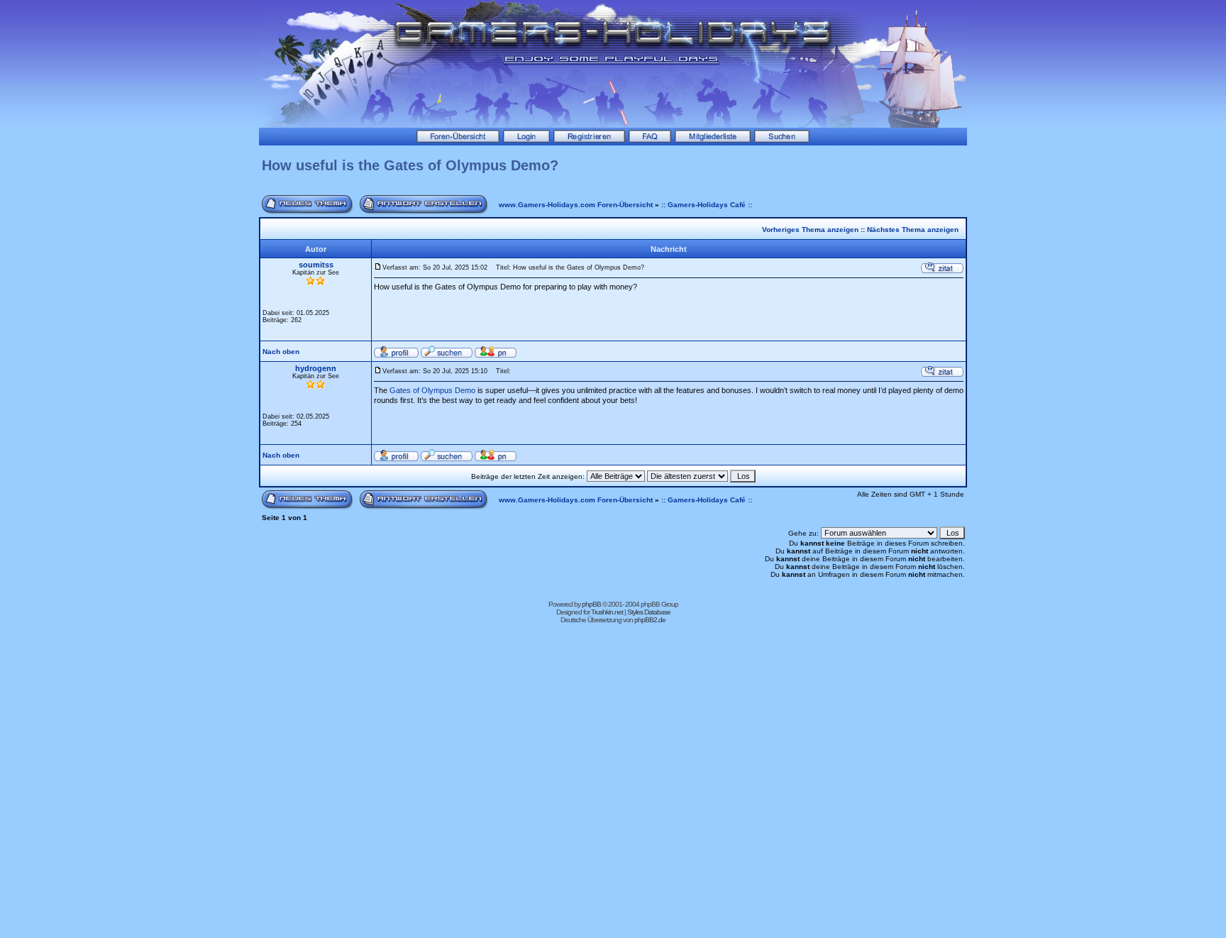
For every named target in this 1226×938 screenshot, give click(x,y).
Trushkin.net (607, 612)
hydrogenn (315, 368)
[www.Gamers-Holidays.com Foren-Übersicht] (458, 140)
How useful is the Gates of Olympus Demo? (410, 165)
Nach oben (281, 351)
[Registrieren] (589, 140)
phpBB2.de (650, 620)
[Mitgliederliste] (712, 140)
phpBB (591, 604)
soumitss (316, 264)
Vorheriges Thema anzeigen (810, 229)
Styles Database (648, 612)
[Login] (526, 140)
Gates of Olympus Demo (432, 390)
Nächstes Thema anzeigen (913, 229)
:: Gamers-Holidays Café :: (706, 205)
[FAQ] (650, 140)
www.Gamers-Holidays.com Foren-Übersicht (576, 205)
